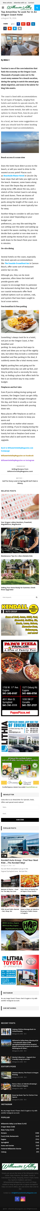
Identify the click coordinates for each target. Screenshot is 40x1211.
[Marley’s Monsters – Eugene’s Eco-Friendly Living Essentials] (6, 1059)
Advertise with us (20, 3)
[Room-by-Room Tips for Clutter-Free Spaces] (6, 1097)
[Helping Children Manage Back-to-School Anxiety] (6, 1031)
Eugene (3, 1139)
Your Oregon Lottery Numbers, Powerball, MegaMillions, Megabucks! (16, 523)
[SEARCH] (36, 597)
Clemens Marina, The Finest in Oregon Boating (25, 1073)
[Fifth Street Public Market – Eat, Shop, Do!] (10, 901)
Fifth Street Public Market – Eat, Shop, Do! (10, 910)
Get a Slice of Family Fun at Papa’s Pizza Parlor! (29, 890)
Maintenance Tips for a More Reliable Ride (17, 556)
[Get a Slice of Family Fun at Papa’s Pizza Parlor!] (30, 881)
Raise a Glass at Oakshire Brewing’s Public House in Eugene (30, 911)
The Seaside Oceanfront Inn (17, 263)
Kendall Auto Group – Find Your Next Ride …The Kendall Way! (19, 861)
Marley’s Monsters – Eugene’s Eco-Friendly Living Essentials (24, 1058)
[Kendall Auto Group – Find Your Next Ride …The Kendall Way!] (20, 845)
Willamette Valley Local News (11, 1124)
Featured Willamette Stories (11, 1149)
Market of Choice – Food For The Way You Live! (9, 890)
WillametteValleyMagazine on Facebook (17, 456)
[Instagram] (23, 1199)
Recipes (4, 1133)
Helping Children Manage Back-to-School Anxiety (24, 1030)
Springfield (5, 1142)
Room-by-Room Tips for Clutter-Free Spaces (25, 1096)
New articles (7, 3)
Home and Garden (7, 1146)
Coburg (3, 1152)
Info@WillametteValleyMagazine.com (24, 1193)
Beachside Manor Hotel (14, 176)
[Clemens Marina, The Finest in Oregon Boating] (6, 1075)
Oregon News (5, 1127)
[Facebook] (17, 1199)
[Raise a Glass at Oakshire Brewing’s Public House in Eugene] (30, 901)
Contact (31, 3)
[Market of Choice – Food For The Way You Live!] (10, 881)
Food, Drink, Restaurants (9, 1136)
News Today (5, 1130)
